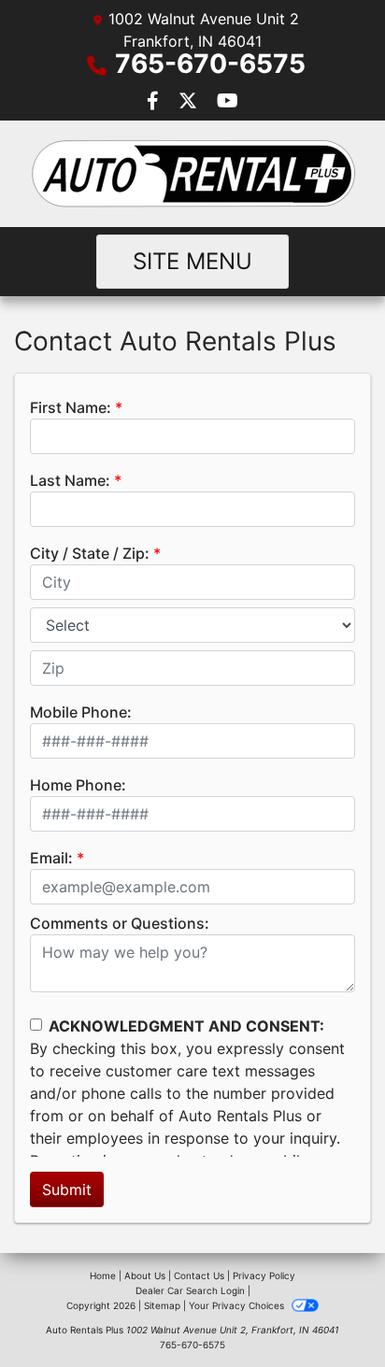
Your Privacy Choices (238, 1305)
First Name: (70, 407)
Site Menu (192, 261)
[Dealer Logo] (192, 173)
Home (103, 1275)
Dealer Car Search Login (190, 1290)
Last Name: (70, 480)
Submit (67, 1189)
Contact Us (199, 1275)
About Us (144, 1275)
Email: (51, 857)
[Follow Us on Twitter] (190, 102)
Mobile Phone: (81, 712)
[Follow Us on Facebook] (155, 102)
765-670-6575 (210, 63)
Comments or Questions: (119, 923)
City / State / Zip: (90, 553)
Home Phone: (78, 785)
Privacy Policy (264, 1275)
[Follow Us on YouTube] (227, 102)
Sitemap (162, 1305)
